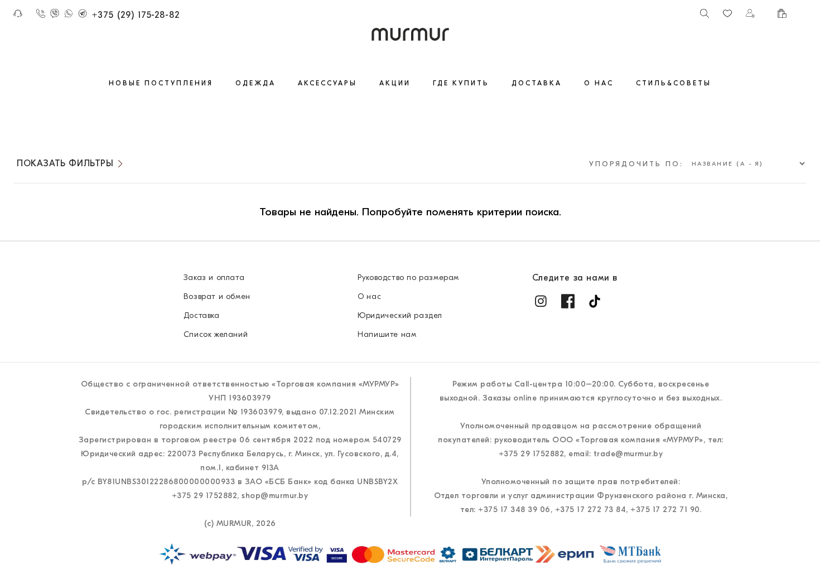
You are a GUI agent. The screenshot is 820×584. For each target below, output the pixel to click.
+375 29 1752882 (205, 495)
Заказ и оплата (214, 277)
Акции (395, 83)
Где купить (461, 83)
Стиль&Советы (673, 83)
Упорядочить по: (636, 164)
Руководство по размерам (408, 277)
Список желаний (216, 334)
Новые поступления (161, 83)
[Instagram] (541, 301)
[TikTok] (595, 301)
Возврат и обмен (217, 296)
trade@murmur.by (628, 453)
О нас (599, 83)
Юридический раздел (400, 315)
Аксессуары (327, 83)
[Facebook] (568, 301)
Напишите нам (387, 334)
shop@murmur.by (275, 495)
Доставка (537, 83)
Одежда (255, 83)
